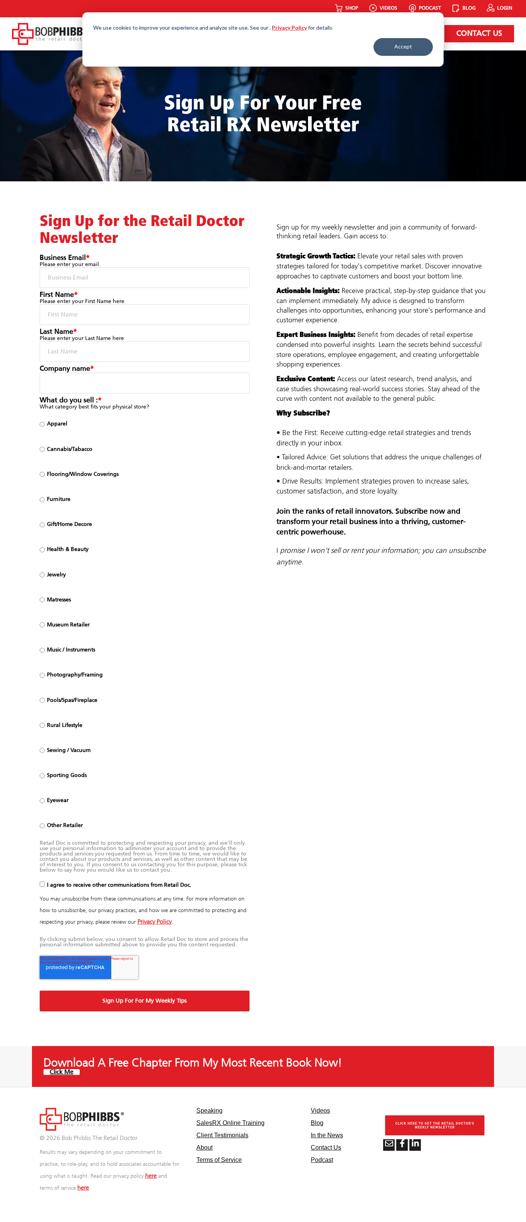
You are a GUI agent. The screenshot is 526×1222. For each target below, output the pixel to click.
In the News (327, 1135)
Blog (317, 1123)
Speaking (209, 1110)
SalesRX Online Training (230, 1123)
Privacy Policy (289, 27)
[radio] (145, 424)
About (204, 1147)
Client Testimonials (222, 1135)
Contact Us (479, 33)
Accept (403, 46)
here (151, 1176)
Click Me (62, 1072)
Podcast (322, 1160)
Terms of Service (219, 1160)
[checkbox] (145, 625)
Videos (320, 1110)
